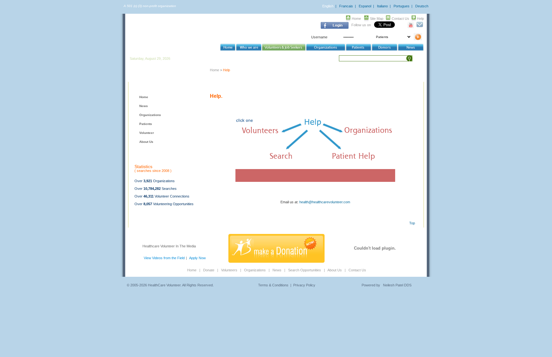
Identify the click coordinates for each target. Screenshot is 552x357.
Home (356, 18)
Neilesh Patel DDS (397, 285)
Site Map (376, 18)
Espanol (365, 6)
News (143, 106)
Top (412, 223)
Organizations (150, 115)
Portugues (402, 6)
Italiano (382, 6)
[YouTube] (411, 27)
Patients (145, 124)
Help (420, 18)
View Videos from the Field (164, 258)
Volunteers (229, 270)
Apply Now (197, 258)
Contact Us (400, 18)
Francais (346, 6)
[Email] (419, 27)
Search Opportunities (304, 270)
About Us (146, 142)
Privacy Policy (304, 285)
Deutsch (421, 6)
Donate (208, 270)
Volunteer (146, 133)
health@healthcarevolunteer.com (324, 202)
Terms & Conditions (273, 285)
